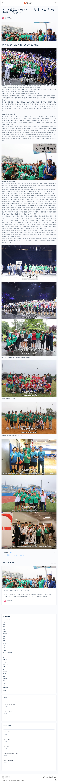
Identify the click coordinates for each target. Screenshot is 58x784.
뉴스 (11, 552)
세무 (4, 657)
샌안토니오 (5, 655)
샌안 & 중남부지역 (7, 652)
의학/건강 (5, 664)
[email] (44, 777)
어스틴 (4, 662)
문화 (4, 640)
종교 (4, 669)
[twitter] (55, 777)
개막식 (8, 555)
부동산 (4, 650)
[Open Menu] (2, 3)
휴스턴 (14, 552)
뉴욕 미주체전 (13, 555)
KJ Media (7, 17)
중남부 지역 (6, 673)
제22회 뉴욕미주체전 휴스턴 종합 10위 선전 (16, 590)
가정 (4, 622)
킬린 (4, 680)
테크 (4, 685)
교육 (4, 626)
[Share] (55, 553)
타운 (4, 683)
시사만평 (5, 659)
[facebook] (47, 777)
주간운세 (5, 671)
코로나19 (5, 678)
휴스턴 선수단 (21, 555)
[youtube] (55, 780)
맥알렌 (4, 638)
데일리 (4, 631)
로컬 (4, 636)
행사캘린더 (5, 687)
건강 (4, 624)
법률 (4, 645)
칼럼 (4, 676)
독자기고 (5, 633)
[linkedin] (52, 777)
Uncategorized (6, 619)
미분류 (4, 643)
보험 (4, 647)
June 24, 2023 (8, 18)
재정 (4, 666)
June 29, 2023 (10, 602)
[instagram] (50, 777)
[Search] (55, 3)
